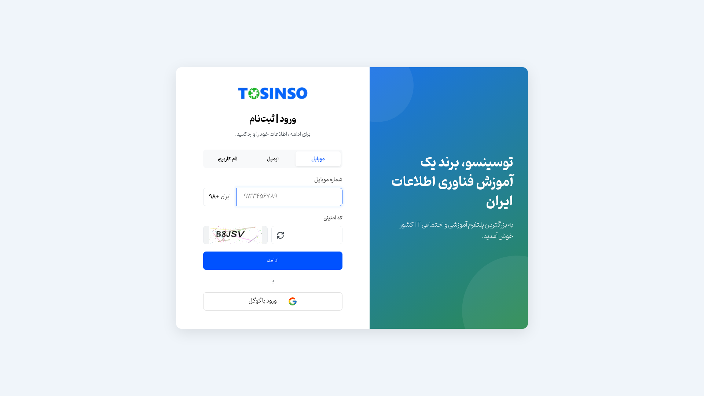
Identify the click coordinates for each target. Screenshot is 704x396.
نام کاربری (228, 158)
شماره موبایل (328, 180)
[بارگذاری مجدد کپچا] (280, 235)
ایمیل (273, 158)
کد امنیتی (332, 218)
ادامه (273, 260)
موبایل (318, 158)
